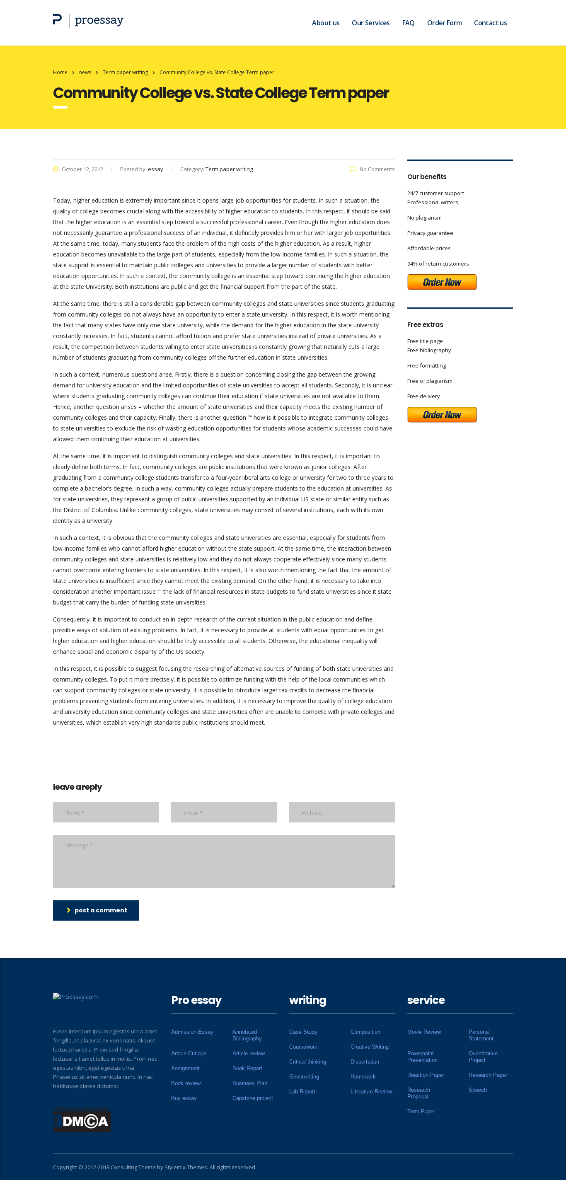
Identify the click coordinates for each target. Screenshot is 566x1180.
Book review (186, 1083)
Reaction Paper (425, 1075)
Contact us (490, 22)
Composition (365, 1032)
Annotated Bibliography (247, 1035)
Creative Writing (370, 1047)
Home (60, 72)
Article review (248, 1053)
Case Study (303, 1032)
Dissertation (365, 1062)
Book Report (247, 1068)
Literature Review (371, 1091)
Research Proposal (418, 1093)
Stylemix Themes (185, 1167)
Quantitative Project (483, 1056)
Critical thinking (307, 1062)
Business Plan (249, 1083)
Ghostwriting (304, 1077)
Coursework (303, 1047)
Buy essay (184, 1098)
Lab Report (302, 1091)
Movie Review (424, 1032)
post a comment (101, 910)
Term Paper (421, 1111)
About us (325, 22)
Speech (478, 1090)
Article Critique (188, 1053)
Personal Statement (481, 1035)
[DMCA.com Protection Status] (82, 1119)
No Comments (377, 169)
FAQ (408, 22)
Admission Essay (192, 1032)
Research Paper (488, 1075)
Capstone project (252, 1098)
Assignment (185, 1068)
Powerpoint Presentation (422, 1056)
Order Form (444, 22)
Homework (363, 1077)
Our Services (370, 22)
